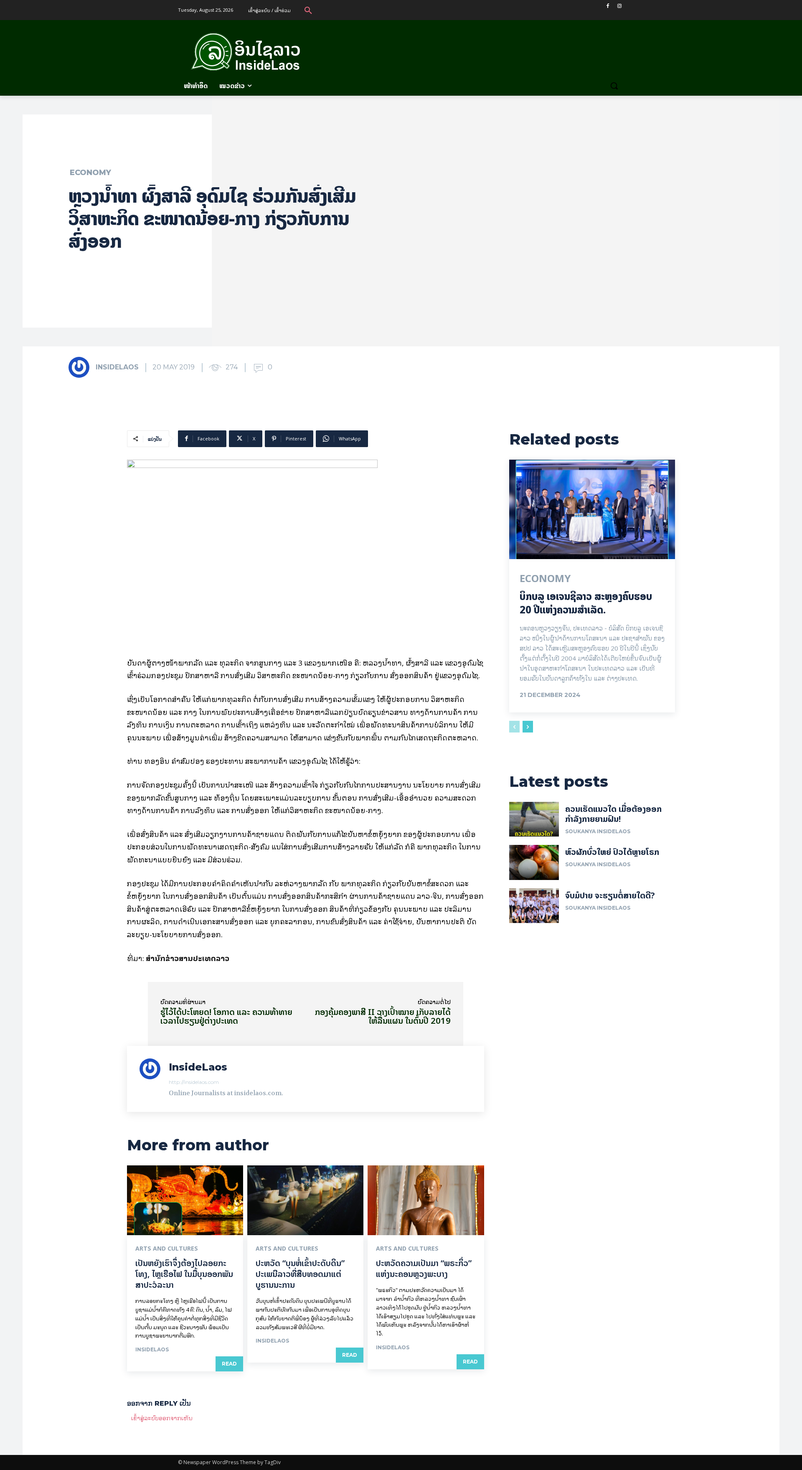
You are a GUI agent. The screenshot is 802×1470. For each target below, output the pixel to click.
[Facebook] (607, 6)
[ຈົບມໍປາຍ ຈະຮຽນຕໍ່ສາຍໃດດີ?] (534, 905)
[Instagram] (619, 6)
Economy (90, 172)
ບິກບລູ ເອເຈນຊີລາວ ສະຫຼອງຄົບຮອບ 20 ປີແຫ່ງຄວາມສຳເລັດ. (586, 603)
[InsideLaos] (81, 367)
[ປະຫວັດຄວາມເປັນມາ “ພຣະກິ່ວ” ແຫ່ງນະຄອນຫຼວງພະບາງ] (426, 1200)
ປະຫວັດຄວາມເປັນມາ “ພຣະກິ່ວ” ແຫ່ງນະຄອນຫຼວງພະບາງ (424, 1268)
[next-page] (528, 726)
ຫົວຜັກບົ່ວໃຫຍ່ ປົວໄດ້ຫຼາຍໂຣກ (612, 852)
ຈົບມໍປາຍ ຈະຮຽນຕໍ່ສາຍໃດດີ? (610, 895)
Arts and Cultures (166, 1248)
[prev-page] (514, 726)
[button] (308, 10)
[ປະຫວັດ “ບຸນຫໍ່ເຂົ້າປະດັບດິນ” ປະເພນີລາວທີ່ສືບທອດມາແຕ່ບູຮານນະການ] (305, 1200)
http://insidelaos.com (194, 1082)
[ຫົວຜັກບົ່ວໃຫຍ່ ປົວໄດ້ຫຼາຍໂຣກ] (534, 862)
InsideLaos (117, 367)
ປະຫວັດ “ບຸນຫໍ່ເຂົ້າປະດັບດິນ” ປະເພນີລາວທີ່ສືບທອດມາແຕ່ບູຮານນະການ (300, 1274)
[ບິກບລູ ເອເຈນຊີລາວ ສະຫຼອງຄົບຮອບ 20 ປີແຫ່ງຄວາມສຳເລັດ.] (592, 509)
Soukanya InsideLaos (597, 831)
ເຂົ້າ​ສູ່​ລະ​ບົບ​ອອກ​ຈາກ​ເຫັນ (162, 1417)
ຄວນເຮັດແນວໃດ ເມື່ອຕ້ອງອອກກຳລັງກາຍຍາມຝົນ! (613, 814)
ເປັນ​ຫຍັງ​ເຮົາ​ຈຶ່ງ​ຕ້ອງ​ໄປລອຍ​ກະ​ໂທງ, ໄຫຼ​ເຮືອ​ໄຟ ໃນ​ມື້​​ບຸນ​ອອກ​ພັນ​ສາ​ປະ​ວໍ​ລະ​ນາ (184, 1274)
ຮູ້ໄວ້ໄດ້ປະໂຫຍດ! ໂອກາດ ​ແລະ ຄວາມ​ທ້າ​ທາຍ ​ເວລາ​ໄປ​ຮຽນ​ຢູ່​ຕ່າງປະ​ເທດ (227, 1016)
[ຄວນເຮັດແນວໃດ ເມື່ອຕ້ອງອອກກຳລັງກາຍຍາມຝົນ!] (534, 819)
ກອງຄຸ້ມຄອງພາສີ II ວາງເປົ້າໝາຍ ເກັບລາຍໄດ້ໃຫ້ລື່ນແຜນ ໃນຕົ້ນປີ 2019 (383, 1016)
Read (229, 1364)
